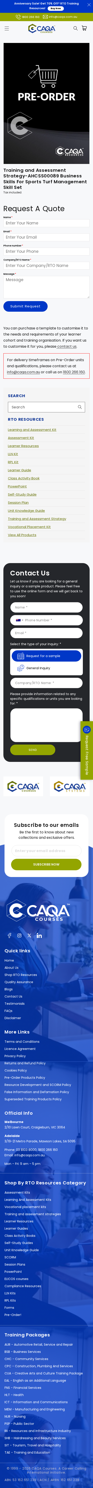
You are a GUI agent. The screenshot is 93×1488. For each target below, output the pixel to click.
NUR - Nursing (15, 1416)
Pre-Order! (13, 1315)
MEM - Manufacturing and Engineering (35, 1409)
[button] (7, 28)
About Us (12, 967)
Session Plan (18, 502)
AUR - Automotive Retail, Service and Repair (39, 1344)
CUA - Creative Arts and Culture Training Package (44, 1373)
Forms (9, 1307)
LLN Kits (10, 1293)
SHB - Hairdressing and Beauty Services (35, 1438)
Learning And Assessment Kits (28, 1199)
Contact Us (13, 996)
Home (9, 960)
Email (7, 231)
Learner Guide (19, 470)
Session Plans (15, 1264)
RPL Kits (10, 1300)
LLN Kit (13, 454)
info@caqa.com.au (63, 17)
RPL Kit (13, 462)
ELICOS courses (16, 1279)
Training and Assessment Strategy (37, 518)
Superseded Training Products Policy (33, 1099)
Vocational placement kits (25, 1207)
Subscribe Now (46, 864)
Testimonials (15, 1003)
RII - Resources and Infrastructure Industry (38, 1431)
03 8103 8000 (26, 1150)
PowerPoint (17, 486)
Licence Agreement (20, 1049)
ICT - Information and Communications (36, 1402)
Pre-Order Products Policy (25, 1077)
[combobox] (46, 407)
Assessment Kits (17, 1192)
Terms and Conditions (22, 1041)
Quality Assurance (19, 982)
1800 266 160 (31, 17)
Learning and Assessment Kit (32, 429)
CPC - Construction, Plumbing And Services (39, 1366)
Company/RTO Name (17, 260)
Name (7, 217)
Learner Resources (23, 445)
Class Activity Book (24, 478)
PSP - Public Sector (19, 1423)
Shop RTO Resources (21, 975)
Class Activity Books (20, 1235)
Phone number (13, 245)
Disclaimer (13, 1018)
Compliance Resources (23, 1286)
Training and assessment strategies (33, 1214)
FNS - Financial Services (23, 1387)
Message (9, 274)
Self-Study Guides (19, 1243)
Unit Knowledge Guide (26, 510)
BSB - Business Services (23, 1351)
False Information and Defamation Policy (37, 1092)
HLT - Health (14, 1395)
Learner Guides (16, 1228)
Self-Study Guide (22, 494)
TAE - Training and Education (27, 1452)
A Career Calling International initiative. (56, 1470)
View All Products (22, 535)
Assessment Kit (21, 437)
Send (33, 750)
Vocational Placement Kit (29, 526)
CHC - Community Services (26, 1359)
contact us (66, 346)
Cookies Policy (16, 1070)
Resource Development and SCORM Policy (38, 1085)
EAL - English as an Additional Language (35, 1380)
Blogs (9, 989)
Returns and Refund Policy (25, 1063)
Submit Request (25, 306)
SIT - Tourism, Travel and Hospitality (33, 1445)
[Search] (80, 407)
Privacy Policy (15, 1056)
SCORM (10, 1257)
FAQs (8, 1011)
